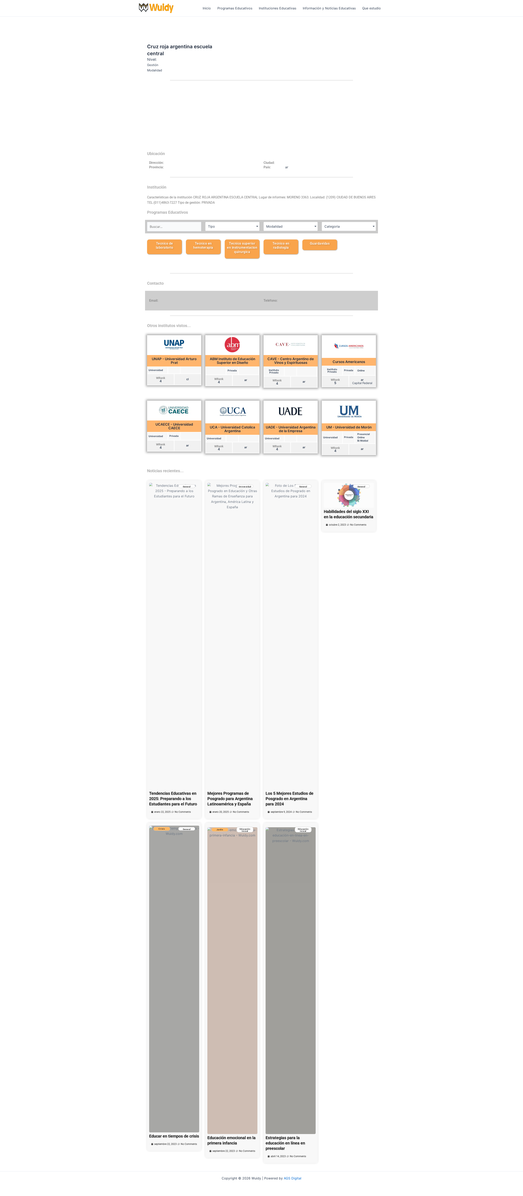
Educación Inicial (245, 830)
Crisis (162, 829)
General (187, 487)
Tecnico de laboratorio (164, 246)
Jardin (220, 829)
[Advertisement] (261, 118)
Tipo (211, 226)
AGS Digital (292, 1178)
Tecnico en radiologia (281, 246)
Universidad (245, 487)
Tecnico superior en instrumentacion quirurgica (242, 248)
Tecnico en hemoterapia (203, 246)
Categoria (332, 226)
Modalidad (274, 226)
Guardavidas (320, 243)
